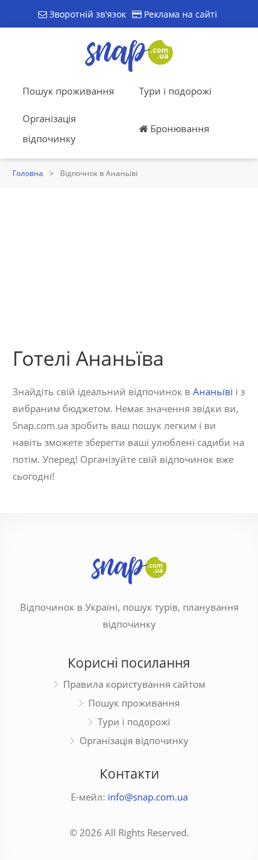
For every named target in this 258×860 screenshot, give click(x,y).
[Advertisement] (129, 263)
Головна (28, 173)
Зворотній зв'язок (86, 14)
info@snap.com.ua (148, 796)
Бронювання (178, 128)
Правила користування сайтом (134, 684)
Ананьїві (213, 391)
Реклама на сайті (179, 14)
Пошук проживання (68, 91)
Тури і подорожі (175, 91)
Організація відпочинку (49, 128)
